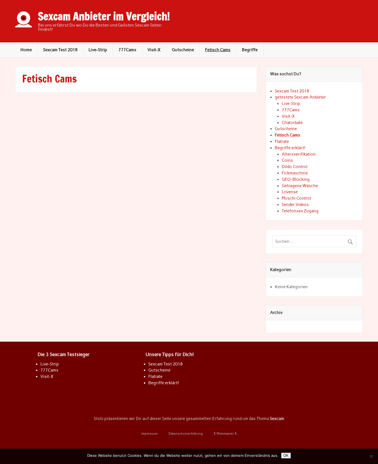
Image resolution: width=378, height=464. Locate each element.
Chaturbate (292, 122)
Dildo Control (294, 166)
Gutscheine (183, 49)
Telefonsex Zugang (300, 210)
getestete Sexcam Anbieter (300, 97)
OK (286, 455)
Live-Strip (98, 49)
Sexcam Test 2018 (60, 49)
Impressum (149, 433)
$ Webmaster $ (225, 433)
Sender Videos (295, 204)
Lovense (290, 191)
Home (26, 49)
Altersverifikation (299, 154)
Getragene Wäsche (300, 185)
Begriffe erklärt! (290, 147)
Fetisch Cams (218, 49)
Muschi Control (296, 198)
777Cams (127, 49)
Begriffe (250, 49)
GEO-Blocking (296, 179)
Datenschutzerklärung (186, 433)
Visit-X (153, 49)
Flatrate (282, 141)
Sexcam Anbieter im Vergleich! (104, 16)
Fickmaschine (295, 173)
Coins (287, 160)
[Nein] (371, 456)
